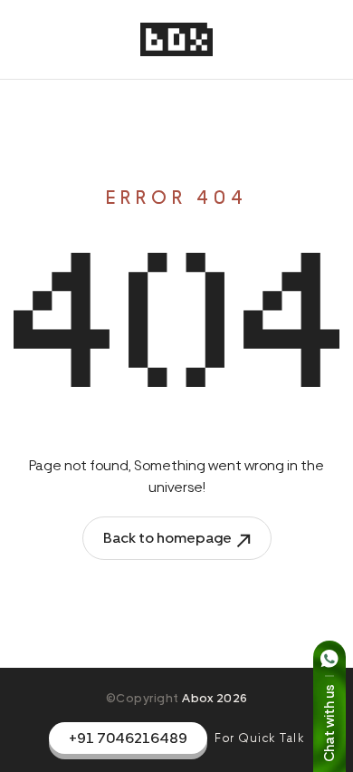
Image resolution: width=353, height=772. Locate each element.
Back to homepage (167, 537)
